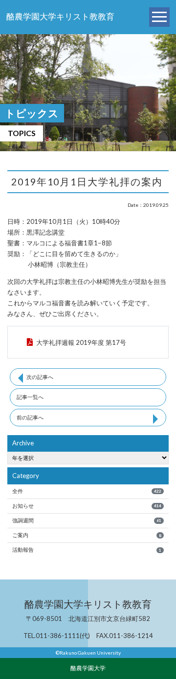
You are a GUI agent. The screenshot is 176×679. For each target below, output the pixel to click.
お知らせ (86, 505)
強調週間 (86, 520)
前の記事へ (30, 417)
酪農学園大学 (88, 667)
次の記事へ (39, 377)
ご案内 (86, 535)
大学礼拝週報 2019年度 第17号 (81, 342)
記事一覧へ (30, 397)
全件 (86, 491)
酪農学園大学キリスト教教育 (60, 16)
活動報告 (86, 549)
